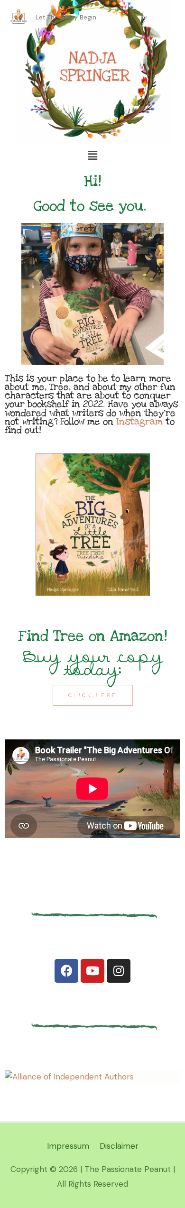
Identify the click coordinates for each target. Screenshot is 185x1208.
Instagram (139, 421)
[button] (93, 695)
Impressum (68, 1146)
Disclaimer (119, 1146)
